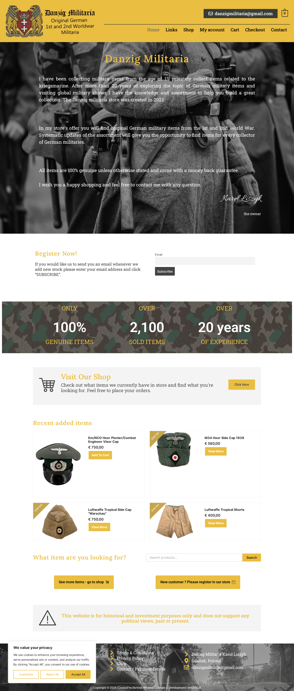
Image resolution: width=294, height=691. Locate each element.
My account (212, 30)
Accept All (78, 674)
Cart (235, 30)
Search (251, 558)
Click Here (241, 385)
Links (171, 30)
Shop (188, 30)
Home (153, 30)
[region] (52, 662)
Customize (26, 674)
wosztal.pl (194, 687)
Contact (279, 30)
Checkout (255, 30)
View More (216, 451)
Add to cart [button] (100, 455)
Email (158, 254)
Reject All (52, 674)
